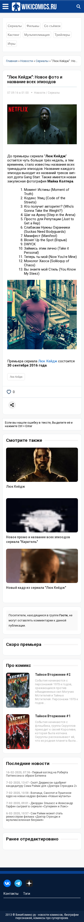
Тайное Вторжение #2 (52, 674)
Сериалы (15, 26)
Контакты (11, 893)
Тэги (26, 893)
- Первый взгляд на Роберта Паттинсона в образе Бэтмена (37, 774)
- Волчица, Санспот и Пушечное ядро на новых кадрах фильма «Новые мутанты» (38, 794)
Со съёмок (52, 26)
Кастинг (13, 35)
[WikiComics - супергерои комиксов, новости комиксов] (48, 7)
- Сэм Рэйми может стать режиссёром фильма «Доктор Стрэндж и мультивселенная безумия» (34, 817)
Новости (39, 92)
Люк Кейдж (47, 361)
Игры (11, 43)
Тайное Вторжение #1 (52, 716)
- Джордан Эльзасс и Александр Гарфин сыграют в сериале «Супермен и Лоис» (39, 805)
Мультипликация (37, 35)
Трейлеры (62, 35)
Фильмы (33, 26)
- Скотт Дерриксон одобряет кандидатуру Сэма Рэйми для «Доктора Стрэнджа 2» (41, 784)
